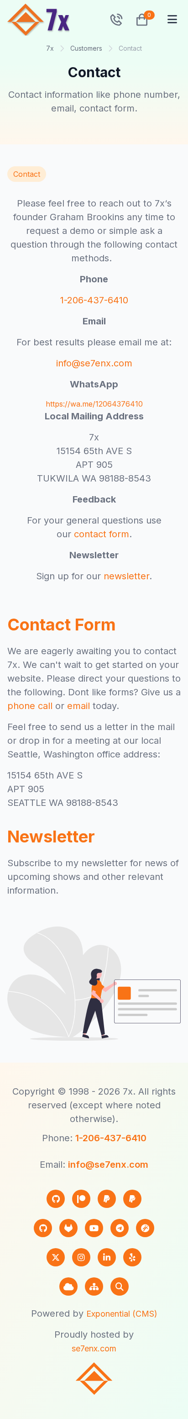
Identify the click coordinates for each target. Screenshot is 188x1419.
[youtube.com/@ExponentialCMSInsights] (94, 1228)
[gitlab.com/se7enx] (68, 1228)
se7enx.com (94, 1348)
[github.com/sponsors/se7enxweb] (56, 1199)
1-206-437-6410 (94, 300)
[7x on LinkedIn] (107, 1257)
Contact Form (61, 624)
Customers (86, 48)
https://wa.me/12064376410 (94, 403)
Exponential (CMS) (121, 1313)
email (78, 705)
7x (50, 48)
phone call (29, 705)
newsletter (126, 576)
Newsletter (51, 836)
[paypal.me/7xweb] (107, 1199)
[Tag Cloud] (68, 1286)
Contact (26, 174)
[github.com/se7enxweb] (43, 1228)
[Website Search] (119, 1286)
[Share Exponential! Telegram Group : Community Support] (119, 1228)
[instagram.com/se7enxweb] (81, 1257)
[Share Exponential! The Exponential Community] (145, 1228)
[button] (138, 19)
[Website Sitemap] (94, 1286)
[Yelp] (132, 1257)
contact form (101, 534)
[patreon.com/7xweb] (81, 1199)
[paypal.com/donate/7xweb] (132, 1199)
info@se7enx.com (94, 363)
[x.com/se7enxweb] (56, 1257)
